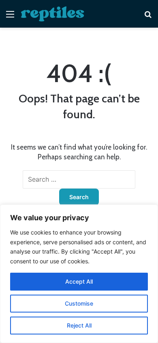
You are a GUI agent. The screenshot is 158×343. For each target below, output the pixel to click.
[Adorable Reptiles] (52, 14)
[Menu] (10, 17)
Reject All (79, 325)
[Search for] (148, 17)
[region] (79, 273)
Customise (79, 303)
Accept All (79, 281)
